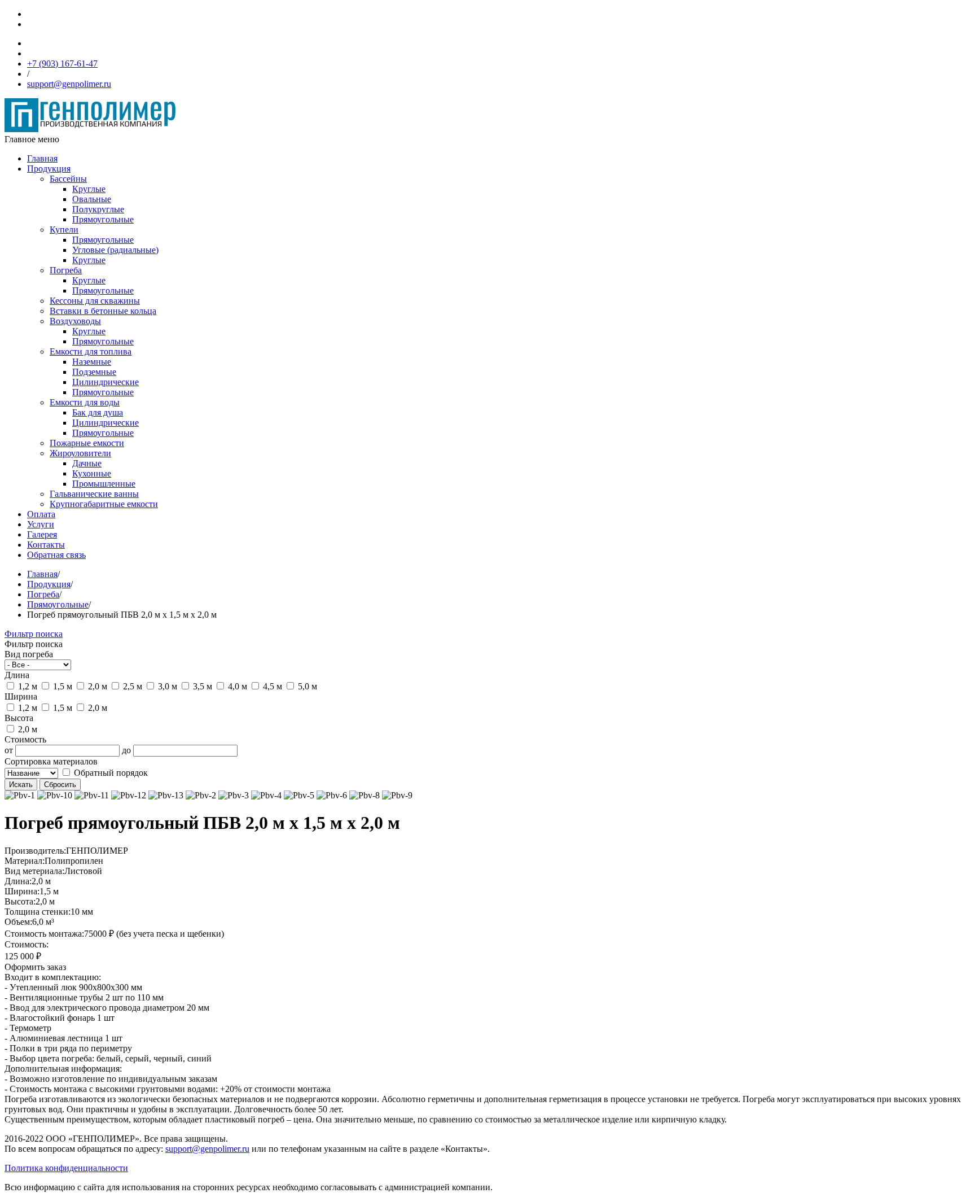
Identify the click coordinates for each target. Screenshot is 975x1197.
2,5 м (131, 686)
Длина (17, 675)
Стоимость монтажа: (44, 933)
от (9, 750)
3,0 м (166, 686)
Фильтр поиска (34, 634)
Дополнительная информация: (63, 1068)
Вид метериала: (34, 871)
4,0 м (236, 686)
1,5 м (61, 686)
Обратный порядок (110, 772)
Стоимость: (27, 944)
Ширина (21, 696)
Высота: (20, 901)
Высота (19, 718)
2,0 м (96, 686)
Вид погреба (29, 654)
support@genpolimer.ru (207, 1149)
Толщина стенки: (38, 911)
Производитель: (35, 850)
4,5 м (271, 686)
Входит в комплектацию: (53, 977)
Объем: (18, 922)
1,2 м (26, 686)
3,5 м (201, 686)
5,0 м (306, 686)
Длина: (18, 881)
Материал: (25, 861)
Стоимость (25, 739)
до (126, 750)
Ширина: (22, 891)
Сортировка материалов (51, 761)
